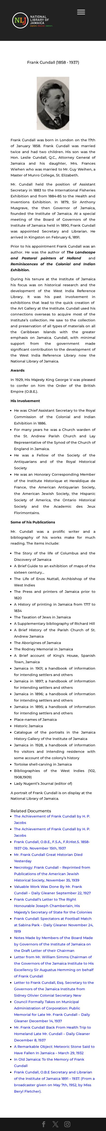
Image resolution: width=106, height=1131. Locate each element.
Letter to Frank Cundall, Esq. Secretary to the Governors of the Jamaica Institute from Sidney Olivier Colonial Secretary (54, 989)
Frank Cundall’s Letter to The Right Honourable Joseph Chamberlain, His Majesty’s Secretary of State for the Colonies (53, 905)
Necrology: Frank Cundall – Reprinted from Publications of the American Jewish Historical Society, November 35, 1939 (52, 873)
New (77, 995)
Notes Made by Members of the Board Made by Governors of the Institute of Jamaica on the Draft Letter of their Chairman (53, 944)
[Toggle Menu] (81, 12)
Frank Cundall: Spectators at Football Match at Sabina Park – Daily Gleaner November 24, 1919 (53, 925)
